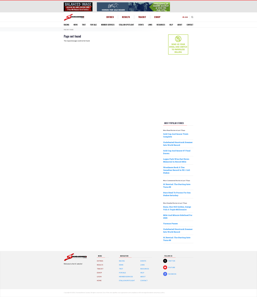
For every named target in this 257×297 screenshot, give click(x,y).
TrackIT (142, 17)
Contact (190, 24)
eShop (157, 17)
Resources (161, 24)
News (76, 24)
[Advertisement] (178, 88)
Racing (66, 24)
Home (99, 280)
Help (171, 24)
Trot (84, 24)
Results (126, 17)
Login (186, 17)
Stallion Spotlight (126, 24)
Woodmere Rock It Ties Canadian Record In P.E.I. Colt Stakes (176, 170)
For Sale (93, 24)
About (179, 24)
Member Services (107, 24)
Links (150, 24)
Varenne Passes (170, 223)
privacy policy (160, 292)
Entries (110, 17)
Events (141, 24)
